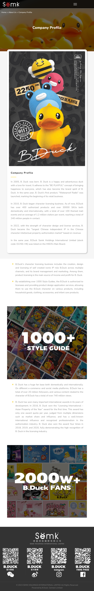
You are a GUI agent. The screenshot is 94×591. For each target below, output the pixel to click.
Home (3, 12)
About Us (12, 12)
